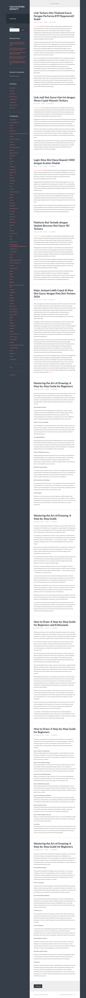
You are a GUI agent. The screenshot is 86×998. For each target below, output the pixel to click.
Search (11, 27)
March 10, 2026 (38, 231)
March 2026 (12, 93)
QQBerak (12, 142)
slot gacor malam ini (14, 208)
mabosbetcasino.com (14, 191)
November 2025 (13, 99)
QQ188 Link (12, 155)
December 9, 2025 (38, 849)
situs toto (12, 282)
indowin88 (12, 300)
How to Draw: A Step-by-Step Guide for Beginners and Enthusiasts (55, 623)
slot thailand (37, 26)
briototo (50, 372)
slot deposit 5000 (38, 170)
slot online (12, 189)
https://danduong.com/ (15, 139)
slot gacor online (13, 314)
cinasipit (11, 125)
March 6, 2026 (37, 299)
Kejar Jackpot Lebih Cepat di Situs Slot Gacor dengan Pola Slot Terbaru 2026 (17, 63)
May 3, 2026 (37, 103)
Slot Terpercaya (38, 236)
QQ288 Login (13, 169)
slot (10, 227)
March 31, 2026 (38, 166)
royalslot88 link (13, 119)
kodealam (12, 322)
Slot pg (11, 320)
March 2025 (12, 108)
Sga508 (11, 274)
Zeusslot (11, 271)
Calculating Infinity (17, 8)
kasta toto (12, 303)
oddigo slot (12, 177)
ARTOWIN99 (13, 166)
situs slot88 (12, 211)
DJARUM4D (12, 180)
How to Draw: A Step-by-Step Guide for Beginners (55, 730)
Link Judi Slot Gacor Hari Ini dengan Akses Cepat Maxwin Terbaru (54, 99)
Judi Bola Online (13, 249)
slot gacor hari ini (13, 233)
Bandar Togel (12, 222)
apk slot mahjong (13, 311)
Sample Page (13, 18)
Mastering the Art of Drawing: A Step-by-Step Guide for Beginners (53, 384)
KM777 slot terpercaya (15, 262)
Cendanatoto (12, 374)
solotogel (12, 298)
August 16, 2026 (38, 22)
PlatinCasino (12, 353)
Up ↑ (75, 994)
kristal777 (12, 183)
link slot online (37, 107)
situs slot (12, 254)
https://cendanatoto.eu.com (16, 260)
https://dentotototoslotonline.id (17, 345)
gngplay (11, 317)
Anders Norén (68, 994)
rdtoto (11, 239)
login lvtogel (12, 202)
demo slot (12, 194)
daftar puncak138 (13, 309)
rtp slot (11, 367)
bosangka (12, 161)
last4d (11, 279)
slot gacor (12, 136)
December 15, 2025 (39, 389)
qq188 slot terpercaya (14, 147)
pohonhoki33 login (14, 347)
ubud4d (11, 295)
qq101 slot (12, 150)
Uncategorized (13, 359)
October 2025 (13, 102)
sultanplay (12, 289)
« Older (38, 986)
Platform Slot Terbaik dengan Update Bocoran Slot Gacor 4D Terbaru (51, 225)
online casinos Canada (14, 334)
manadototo (12, 216)
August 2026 (12, 88)
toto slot (11, 200)
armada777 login (13, 268)
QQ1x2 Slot (12, 144)
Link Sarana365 (13, 251)
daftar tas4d (12, 306)
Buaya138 (12, 214)
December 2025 (13, 96)
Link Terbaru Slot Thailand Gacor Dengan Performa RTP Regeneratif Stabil (17, 44)
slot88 (11, 175)
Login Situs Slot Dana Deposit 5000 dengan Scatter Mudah (54, 161)
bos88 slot (12, 328)
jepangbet (12, 225)
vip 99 (11, 164)
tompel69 (12, 342)
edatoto (11, 128)
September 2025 (13, 105)
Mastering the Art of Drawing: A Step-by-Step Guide (52, 517)
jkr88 (11, 186)
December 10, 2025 (39, 521)
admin (46, 22)
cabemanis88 (12, 130)
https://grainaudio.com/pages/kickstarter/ (19, 133)
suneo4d (11, 276)
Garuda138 (12, 205)
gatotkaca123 (13, 172)
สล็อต (11, 158)
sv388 (11, 236)
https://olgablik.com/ (14, 122)
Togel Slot (12, 219)
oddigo (11, 257)
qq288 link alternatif (14, 153)
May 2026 (12, 90)
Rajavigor (12, 331)
